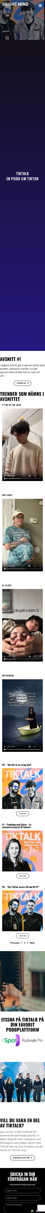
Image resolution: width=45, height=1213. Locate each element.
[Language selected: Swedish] (36, 1210)
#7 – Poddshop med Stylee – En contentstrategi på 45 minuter (16, 826)
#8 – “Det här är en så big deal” (17, 764)
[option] (38, 1211)
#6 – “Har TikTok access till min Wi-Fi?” (20, 887)
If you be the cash (11, 404)
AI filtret (7, 585)
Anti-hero (7, 495)
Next (32, 942)
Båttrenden (8, 675)
